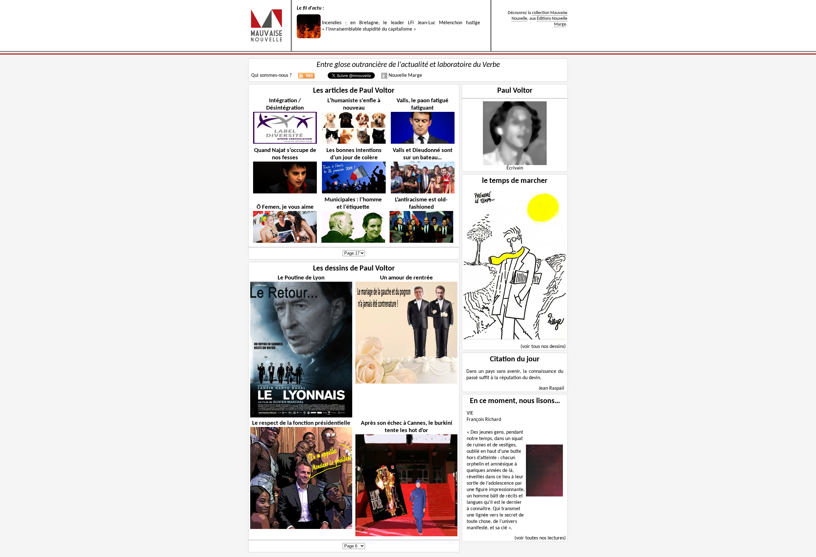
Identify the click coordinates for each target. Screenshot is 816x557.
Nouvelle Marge (404, 75)
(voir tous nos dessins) (543, 346)
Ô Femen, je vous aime (285, 207)
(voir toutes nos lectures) (540, 538)
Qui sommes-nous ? (271, 75)
